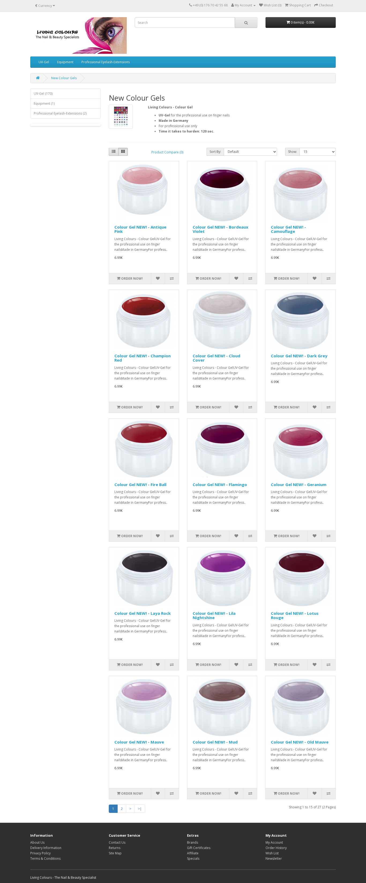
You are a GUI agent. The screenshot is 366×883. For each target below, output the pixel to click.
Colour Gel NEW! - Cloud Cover (216, 358)
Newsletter (274, 858)
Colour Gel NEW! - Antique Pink (140, 229)
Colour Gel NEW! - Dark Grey (299, 355)
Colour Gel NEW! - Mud (215, 742)
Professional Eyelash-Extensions (105, 62)
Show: (292, 151)
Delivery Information (45, 848)
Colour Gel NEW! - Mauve (139, 742)
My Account (274, 842)
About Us (37, 842)
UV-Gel (44, 62)
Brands (192, 842)
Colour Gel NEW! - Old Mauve (299, 742)
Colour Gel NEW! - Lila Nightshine (214, 615)
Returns (114, 848)
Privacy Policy (40, 853)
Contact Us (117, 842)
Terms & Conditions (45, 858)
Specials (193, 858)
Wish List (272, 853)
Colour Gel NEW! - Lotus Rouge (295, 615)
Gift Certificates (198, 848)
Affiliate (193, 853)
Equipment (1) (44, 103)
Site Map (115, 853)
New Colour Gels (64, 78)
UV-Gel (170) (43, 93)
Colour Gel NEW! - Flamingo (220, 484)
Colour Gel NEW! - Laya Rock (142, 613)
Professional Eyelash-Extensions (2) (60, 113)
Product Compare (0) (167, 152)
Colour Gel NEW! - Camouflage (288, 229)
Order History (276, 848)
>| (140, 808)
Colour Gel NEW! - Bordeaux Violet (220, 229)
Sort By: (215, 151)
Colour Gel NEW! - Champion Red (142, 358)
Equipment (65, 62)
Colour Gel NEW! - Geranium (298, 484)
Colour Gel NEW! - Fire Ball (140, 484)
